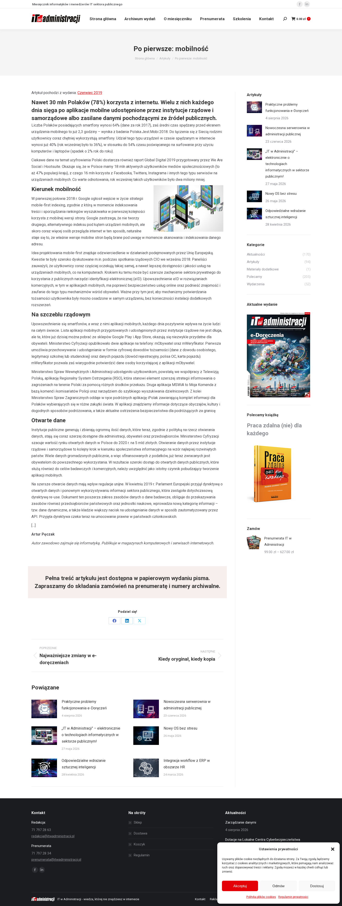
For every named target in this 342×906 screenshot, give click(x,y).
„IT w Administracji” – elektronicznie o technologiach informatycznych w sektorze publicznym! (91, 735)
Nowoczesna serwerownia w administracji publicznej (187, 704)
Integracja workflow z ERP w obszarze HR (187, 763)
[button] (332, 849)
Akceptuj (240, 886)
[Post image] (44, 709)
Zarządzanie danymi (240, 822)
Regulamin (142, 855)
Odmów (278, 886)
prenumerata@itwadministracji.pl (56, 859)
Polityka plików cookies (261, 897)
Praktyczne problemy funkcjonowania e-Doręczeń (84, 704)
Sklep (138, 822)
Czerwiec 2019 (89, 93)
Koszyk (139, 844)
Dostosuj (317, 886)
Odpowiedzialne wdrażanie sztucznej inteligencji (84, 763)
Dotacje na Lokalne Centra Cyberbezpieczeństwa (262, 840)
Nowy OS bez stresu (180, 728)
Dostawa (140, 833)
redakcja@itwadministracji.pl (52, 836)
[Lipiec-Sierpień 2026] (279, 355)
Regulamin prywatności (293, 897)
